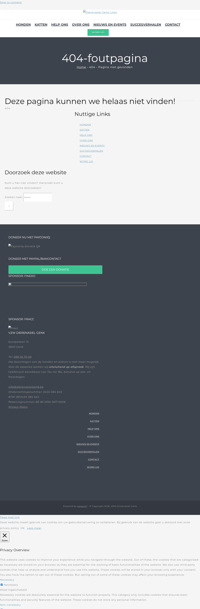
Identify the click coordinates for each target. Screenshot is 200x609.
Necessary (11, 584)
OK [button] (23, 528)
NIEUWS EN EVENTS (92, 145)
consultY (82, 506)
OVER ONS (86, 140)
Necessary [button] (7, 579)
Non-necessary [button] (10, 604)
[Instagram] (98, 484)
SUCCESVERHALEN (91, 151)
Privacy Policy (18, 406)
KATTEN (84, 129)
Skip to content (11, 2)
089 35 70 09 (23, 356)
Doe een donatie (55, 269)
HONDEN (85, 124)
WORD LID (86, 161)
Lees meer (34, 528)
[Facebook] (88, 484)
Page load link (10, 517)
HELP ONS (86, 135)
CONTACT (86, 156)
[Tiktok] (93, 484)
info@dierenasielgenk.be (26, 386)
